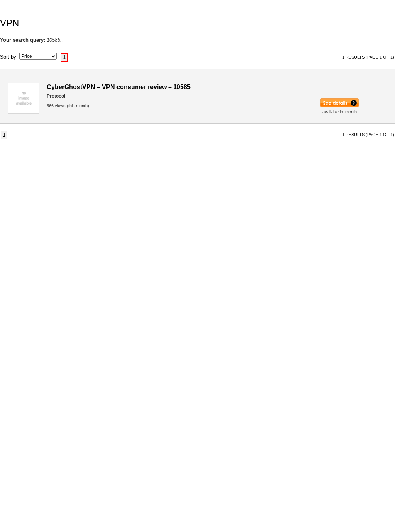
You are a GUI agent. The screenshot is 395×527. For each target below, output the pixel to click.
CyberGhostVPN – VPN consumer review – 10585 (119, 87)
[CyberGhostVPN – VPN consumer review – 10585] (339, 105)
